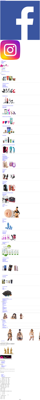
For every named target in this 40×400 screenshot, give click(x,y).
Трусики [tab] (2, 375)
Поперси (3, 289)
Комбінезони (4, 320)
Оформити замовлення (7, 71)
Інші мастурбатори (4, 221)
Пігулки (3, 288)
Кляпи (3, 306)
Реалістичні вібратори (5, 156)
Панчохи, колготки (4, 325)
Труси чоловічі (4, 321)
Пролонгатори (4, 299)
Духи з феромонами (5, 275)
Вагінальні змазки (4, 84)
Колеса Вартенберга (5, 307)
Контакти (2, 63)
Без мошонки (4, 170)
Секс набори (4, 243)
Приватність (2, 62)
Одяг (3, 304)
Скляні (3, 172)
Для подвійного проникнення (6, 157)
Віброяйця (4, 159)
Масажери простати (5, 242)
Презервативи (4, 135)
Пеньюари (4, 323)
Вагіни (3, 220)
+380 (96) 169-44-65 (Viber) (3, 0)
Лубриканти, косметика (6, 83)
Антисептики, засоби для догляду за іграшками (9, 144)
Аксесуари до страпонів (5, 205)
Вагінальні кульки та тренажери (7, 116)
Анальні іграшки (5, 181)
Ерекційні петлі (4, 233)
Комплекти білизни (4, 322)
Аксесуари (4, 326)
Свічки (3, 309)
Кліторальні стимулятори (5, 158)
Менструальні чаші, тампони (5, 298)
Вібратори (4, 154)
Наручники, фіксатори (5, 310)
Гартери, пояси (4, 303)
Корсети (3, 324)
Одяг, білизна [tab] (2, 374)
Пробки (3, 183)
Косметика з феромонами (5, 86)
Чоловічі (3, 206)
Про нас (2, 365)
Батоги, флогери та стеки (5, 311)
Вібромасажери (4, 160)
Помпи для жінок (4, 107)
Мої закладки (2, 362)
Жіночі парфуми (4, 276)
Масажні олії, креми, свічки (5, 261)
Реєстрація (4, 68)
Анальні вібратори (4, 182)
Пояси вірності (4, 308)
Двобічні (3, 171)
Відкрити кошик (3, 71)
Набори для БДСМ (4, 305)
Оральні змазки (4, 85)
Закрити (20, 399)
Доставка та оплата (3, 61)
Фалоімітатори (4, 169)
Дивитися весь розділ (3, 74)
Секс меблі (2, 319)
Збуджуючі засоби (5, 286)
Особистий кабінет (3, 361)
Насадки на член (4, 232)
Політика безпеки (3, 366)
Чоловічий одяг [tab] (3, 376)
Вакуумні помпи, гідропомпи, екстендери (8, 105)
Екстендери (4, 195)
